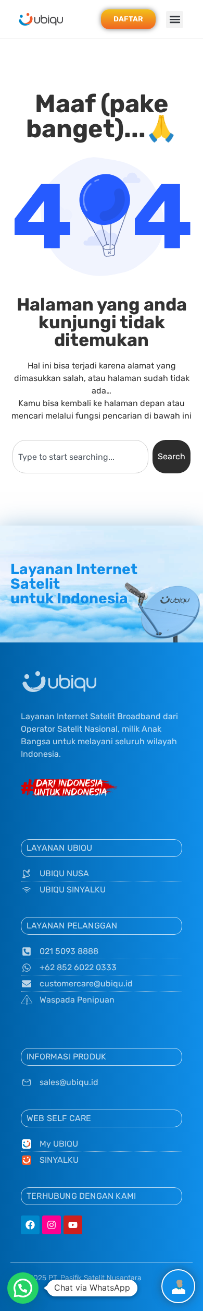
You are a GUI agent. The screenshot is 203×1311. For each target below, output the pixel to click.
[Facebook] (30, 1224)
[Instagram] (51, 1224)
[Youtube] (73, 1224)
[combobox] (80, 456)
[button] (174, 19)
